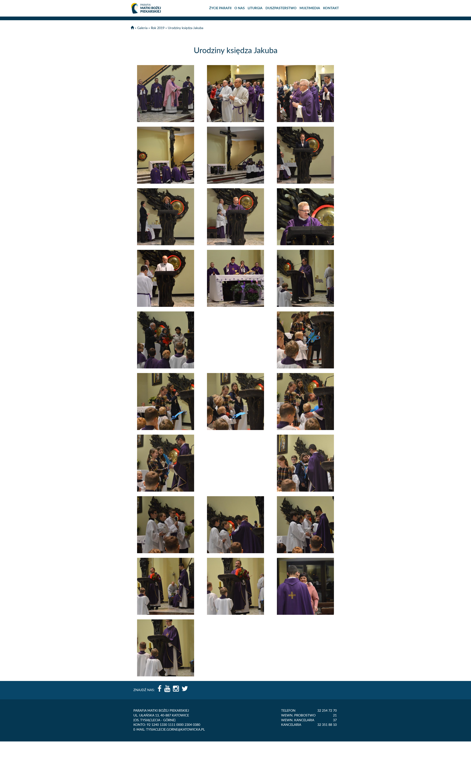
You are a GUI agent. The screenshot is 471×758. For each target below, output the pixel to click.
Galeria (142, 28)
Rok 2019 (157, 28)
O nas (239, 8)
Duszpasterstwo (281, 8)
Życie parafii (220, 8)
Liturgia (255, 8)
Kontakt (331, 8)
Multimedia (310, 8)
